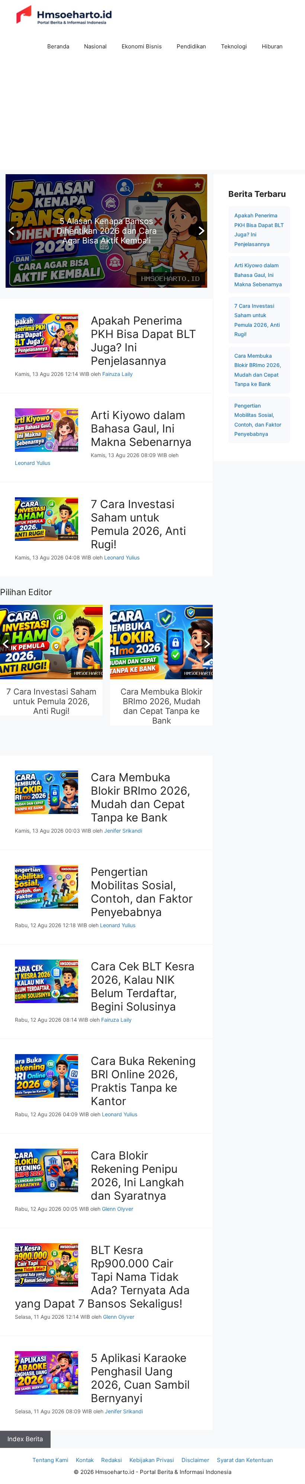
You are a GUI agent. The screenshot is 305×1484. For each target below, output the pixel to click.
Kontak (85, 1460)
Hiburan (272, 46)
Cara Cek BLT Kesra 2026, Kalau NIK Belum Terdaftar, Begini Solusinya (143, 986)
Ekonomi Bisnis (142, 46)
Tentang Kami (50, 1460)
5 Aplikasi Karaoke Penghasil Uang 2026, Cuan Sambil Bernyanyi (140, 1378)
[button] (11, 230)
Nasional (95, 46)
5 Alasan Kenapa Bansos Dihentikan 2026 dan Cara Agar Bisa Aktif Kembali (107, 230)
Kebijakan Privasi (151, 1460)
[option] (106, 231)
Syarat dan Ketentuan (245, 1460)
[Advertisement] (152, 118)
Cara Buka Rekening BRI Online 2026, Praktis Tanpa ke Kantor (143, 1081)
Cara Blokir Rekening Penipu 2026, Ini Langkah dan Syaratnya (137, 1175)
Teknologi (234, 46)
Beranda (58, 46)
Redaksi (111, 1460)
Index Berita (25, 1439)
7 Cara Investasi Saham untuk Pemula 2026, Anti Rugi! (138, 524)
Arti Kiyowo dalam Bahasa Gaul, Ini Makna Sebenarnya (141, 428)
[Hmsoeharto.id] (64, 15)
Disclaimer (195, 1460)
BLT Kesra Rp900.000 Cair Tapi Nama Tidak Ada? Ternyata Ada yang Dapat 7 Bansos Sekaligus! (102, 1276)
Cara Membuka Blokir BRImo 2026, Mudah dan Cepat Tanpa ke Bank (51, 706)
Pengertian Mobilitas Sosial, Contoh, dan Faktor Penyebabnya (161, 701)
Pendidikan (191, 46)
